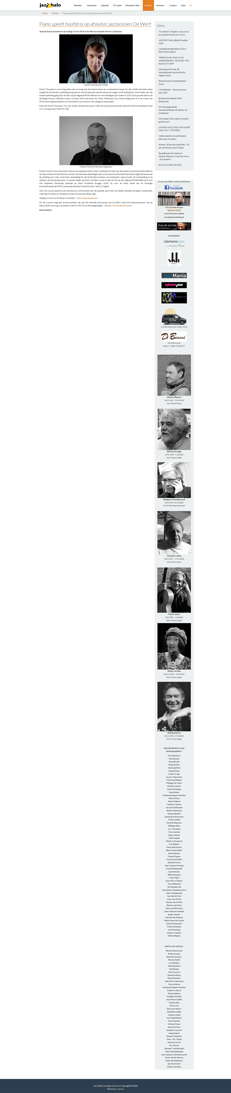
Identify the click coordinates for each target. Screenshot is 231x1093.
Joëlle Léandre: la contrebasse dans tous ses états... (172, 137)
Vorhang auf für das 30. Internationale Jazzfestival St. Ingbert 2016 (172, 72)
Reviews (78, 5)
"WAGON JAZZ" (174, 210)
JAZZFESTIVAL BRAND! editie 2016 (173, 42)
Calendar (105, 5)
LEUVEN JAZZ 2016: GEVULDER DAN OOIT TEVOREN (174, 129)
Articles (148, 5)
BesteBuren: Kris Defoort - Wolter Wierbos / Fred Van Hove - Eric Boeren (174, 156)
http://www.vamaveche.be (120, 205)
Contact (173, 5)
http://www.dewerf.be (87, 198)
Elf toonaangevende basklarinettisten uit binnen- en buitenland (173, 110)
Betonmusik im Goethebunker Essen (172, 82)
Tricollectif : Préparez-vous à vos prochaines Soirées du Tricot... (174, 33)
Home (45, 13)
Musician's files (132, 5)
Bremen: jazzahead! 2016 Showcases (170, 100)
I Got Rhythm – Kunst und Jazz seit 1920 (172, 91)
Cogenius (120, 1089)
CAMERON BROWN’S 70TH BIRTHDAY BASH (172, 50)
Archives (160, 5)
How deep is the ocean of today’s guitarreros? (174, 120)
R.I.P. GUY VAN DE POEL (170, 165)
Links (183, 5)
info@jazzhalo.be (111, 1085)
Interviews (92, 5)
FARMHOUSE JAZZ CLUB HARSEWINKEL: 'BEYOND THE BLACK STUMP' (174, 60)
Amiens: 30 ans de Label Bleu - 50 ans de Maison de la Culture (174, 146)
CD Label (117, 5)
